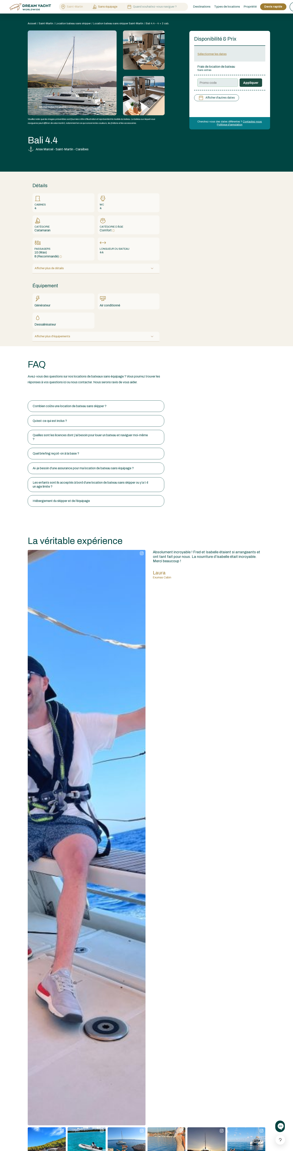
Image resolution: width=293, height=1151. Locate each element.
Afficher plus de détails (49, 268)
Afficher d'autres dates (220, 97)
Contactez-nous (252, 121)
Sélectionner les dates (212, 54)
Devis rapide (273, 6)
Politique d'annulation (229, 124)
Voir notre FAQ (38, 392)
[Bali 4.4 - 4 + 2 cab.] (144, 50)
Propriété (250, 6)
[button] (96, 406)
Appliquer (251, 82)
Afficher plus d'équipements (52, 336)
